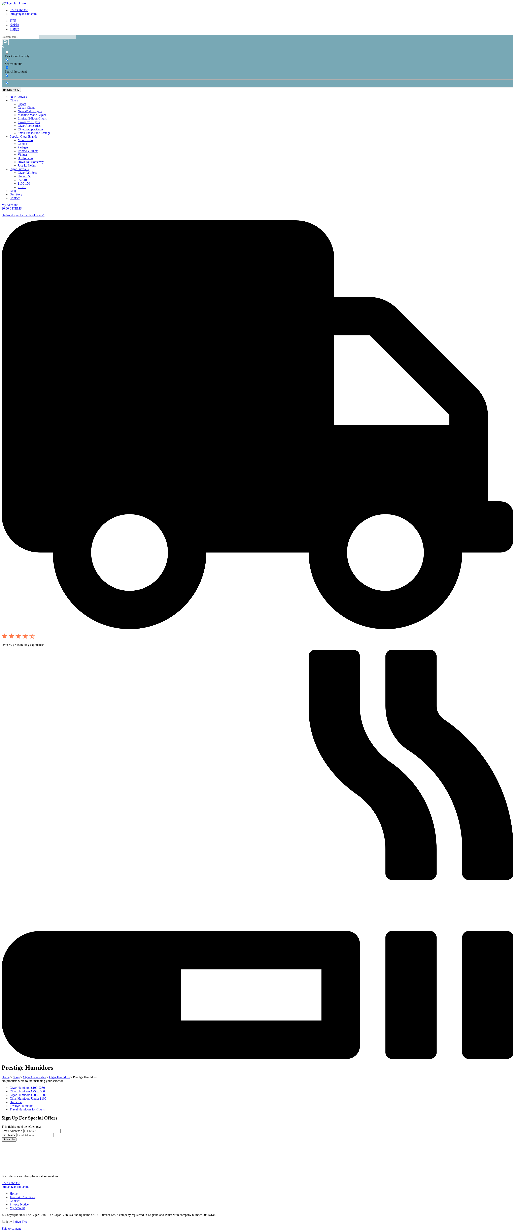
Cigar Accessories (29, 125)
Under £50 (24, 176)
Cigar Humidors (59, 1077)
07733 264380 (19, 10)
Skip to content (11, 1228)
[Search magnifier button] (5, 42)
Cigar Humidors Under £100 (28, 1098)
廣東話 (14, 25)
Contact (15, 198)
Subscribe (9, 1139)
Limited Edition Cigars (32, 118)
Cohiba (22, 143)
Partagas (23, 147)
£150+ (22, 187)
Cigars (14, 100)
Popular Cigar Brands (23, 136)
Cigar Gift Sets (19, 169)
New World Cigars (30, 111)
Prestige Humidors (21, 1105)
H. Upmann (25, 158)
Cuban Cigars (26, 107)
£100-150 (24, 183)
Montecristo (25, 140)
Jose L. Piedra (27, 165)
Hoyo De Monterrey (31, 162)
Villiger (22, 154)
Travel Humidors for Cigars (27, 1109)
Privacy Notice (19, 1204)
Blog (13, 190)
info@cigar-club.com (23, 13)
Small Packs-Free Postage (34, 133)
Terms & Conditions (22, 1197)
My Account (10, 205)
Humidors (16, 1102)
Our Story (16, 194)
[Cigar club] (14, 3)
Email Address (12, 1131)
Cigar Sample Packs (30, 129)
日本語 (14, 29)
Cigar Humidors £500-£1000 (28, 1095)
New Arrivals (18, 96)
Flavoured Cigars (29, 122)
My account (17, 1208)
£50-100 (23, 180)
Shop (16, 1077)
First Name (9, 1135)
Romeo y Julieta (28, 151)
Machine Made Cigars (32, 115)
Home (5, 1077)
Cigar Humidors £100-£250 (27, 1087)
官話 (13, 20)
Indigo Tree (20, 1221)
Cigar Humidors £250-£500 (27, 1091)
